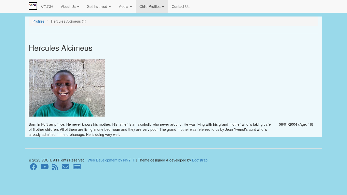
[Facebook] (33, 167)
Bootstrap (199, 159)
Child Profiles (150, 6)
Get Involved (97, 6)
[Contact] (65, 167)
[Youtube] (45, 167)
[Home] (35, 6)
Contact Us (181, 6)
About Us (69, 6)
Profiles (38, 21)
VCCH (47, 6)
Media (123, 6)
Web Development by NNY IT (111, 159)
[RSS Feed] (55, 167)
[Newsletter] (77, 167)
